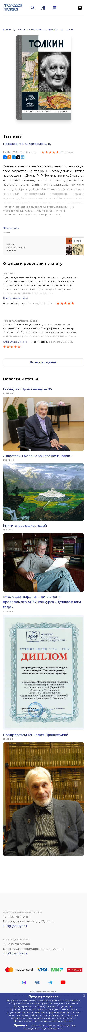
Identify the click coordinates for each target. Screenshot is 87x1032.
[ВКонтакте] (5, 157)
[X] (18, 157)
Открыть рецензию (15, 298)
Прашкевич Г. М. (15, 144)
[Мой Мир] (14, 157)
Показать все (11, 228)
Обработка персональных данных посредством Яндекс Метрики (49, 1027)
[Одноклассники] (9, 157)
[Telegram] (22, 157)
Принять (20, 1025)
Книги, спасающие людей (25, 526)
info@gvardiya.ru (15, 926)
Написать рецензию (43, 362)
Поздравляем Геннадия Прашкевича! (35, 735)
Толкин (69, 29)
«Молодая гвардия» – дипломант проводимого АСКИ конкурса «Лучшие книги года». (42, 602)
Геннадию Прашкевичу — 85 (27, 389)
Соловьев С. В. (40, 144)
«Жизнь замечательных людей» (38, 29)
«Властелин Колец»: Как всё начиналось (37, 456)
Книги (7, 29)
